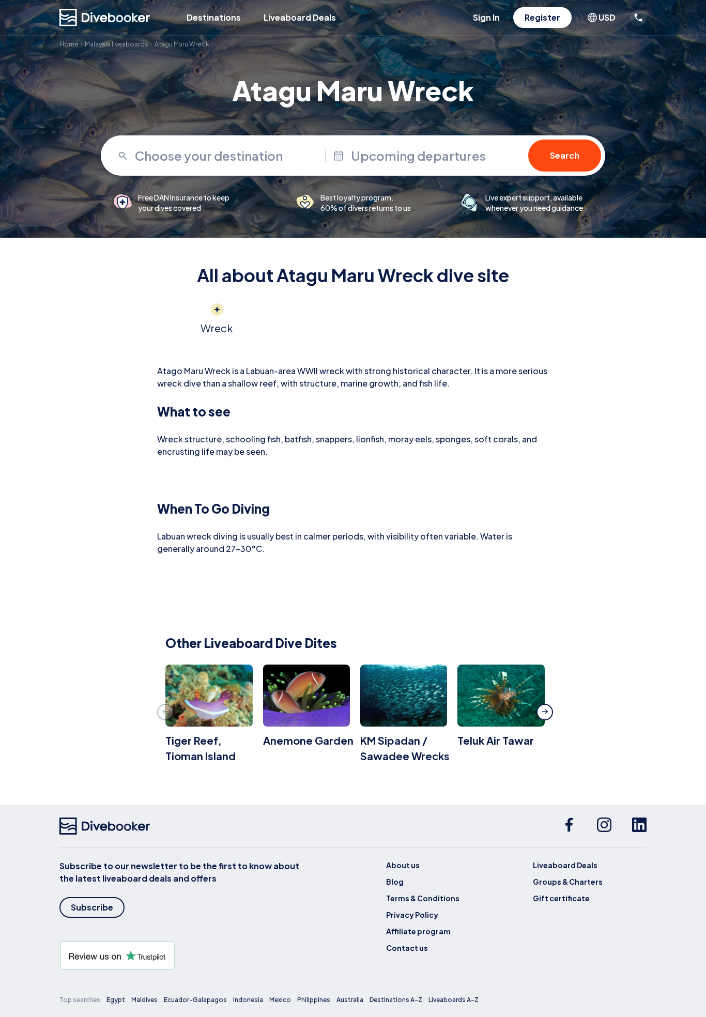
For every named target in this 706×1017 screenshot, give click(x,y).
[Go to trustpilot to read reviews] (181, 955)
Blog (395, 881)
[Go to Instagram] (604, 826)
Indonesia (248, 1000)
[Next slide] (544, 712)
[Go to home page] (104, 17)
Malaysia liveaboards (116, 44)
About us (403, 865)
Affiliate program (418, 931)
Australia (349, 1000)
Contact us (407, 947)
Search (564, 155)
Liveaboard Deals (300, 17)
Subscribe (92, 907)
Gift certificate (561, 898)
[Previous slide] (165, 712)
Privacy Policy (412, 914)
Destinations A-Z (396, 1000)
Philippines (313, 1000)
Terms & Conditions (422, 898)
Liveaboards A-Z (453, 1000)
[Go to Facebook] (569, 826)
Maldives (144, 1000)
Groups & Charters (568, 881)
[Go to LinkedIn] (639, 826)
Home (69, 44)
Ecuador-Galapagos (195, 1000)
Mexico (280, 1000)
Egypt (115, 1000)
